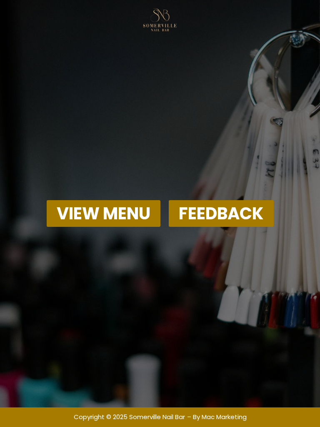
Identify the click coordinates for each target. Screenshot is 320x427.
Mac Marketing (224, 416)
